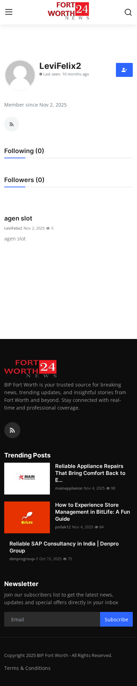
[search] (128, 12)
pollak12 (63, 526)
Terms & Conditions (27, 668)
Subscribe (116, 619)
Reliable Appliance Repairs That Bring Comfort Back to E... (90, 473)
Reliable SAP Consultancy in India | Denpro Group (64, 547)
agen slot (18, 218)
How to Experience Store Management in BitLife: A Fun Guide (92, 511)
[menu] (9, 12)
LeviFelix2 (13, 228)
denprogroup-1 (23, 558)
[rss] (12, 430)
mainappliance (68, 488)
